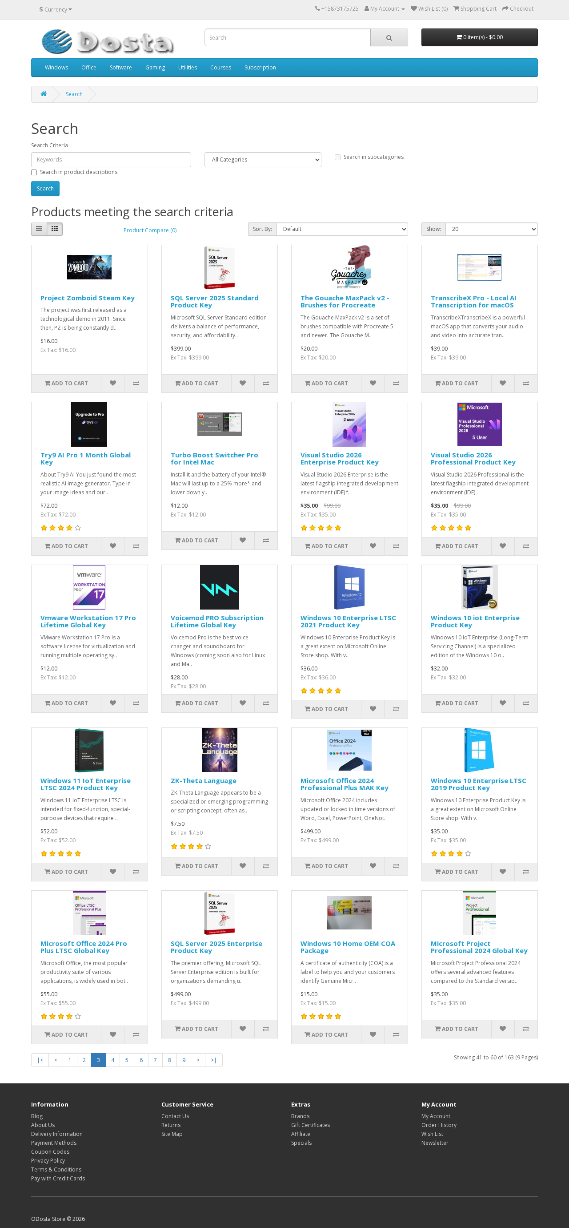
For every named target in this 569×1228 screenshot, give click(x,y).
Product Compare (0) (150, 230)
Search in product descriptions (78, 172)
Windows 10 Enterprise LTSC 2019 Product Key (478, 784)
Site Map (172, 1134)
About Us (43, 1125)
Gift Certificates (310, 1125)
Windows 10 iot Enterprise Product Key (475, 621)
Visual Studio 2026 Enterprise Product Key (340, 458)
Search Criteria (49, 145)
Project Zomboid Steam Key (87, 297)
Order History (439, 1125)
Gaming (155, 67)
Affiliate (300, 1134)
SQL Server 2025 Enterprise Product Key (216, 947)
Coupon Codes (50, 1151)
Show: (433, 229)
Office (88, 67)
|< (40, 1060)
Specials (301, 1143)
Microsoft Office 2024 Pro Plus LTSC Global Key (83, 947)
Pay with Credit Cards (58, 1178)
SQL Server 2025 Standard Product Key (215, 301)
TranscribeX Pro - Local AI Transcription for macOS (474, 301)
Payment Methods (53, 1143)
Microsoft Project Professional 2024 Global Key (479, 947)
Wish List (432, 1134)
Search (74, 94)
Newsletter (435, 1143)
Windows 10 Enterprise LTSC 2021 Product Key (348, 621)
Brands (300, 1116)
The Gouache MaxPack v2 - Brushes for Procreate (345, 301)
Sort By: (262, 229)
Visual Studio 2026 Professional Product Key (473, 458)
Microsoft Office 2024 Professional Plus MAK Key (345, 784)
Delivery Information (57, 1134)
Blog (37, 1116)
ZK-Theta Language (203, 780)
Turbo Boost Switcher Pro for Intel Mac (214, 458)
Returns (170, 1125)
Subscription (260, 67)
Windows (56, 67)
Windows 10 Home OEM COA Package (348, 947)
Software (121, 67)
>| (214, 1060)
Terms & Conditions (56, 1169)
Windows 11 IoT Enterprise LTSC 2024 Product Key (85, 784)
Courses (220, 67)
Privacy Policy (48, 1160)
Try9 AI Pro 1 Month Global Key (85, 458)
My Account (435, 1116)
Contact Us (175, 1116)
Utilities (187, 67)
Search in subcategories (374, 157)
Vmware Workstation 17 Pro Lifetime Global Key (88, 621)
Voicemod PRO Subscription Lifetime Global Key (217, 621)
